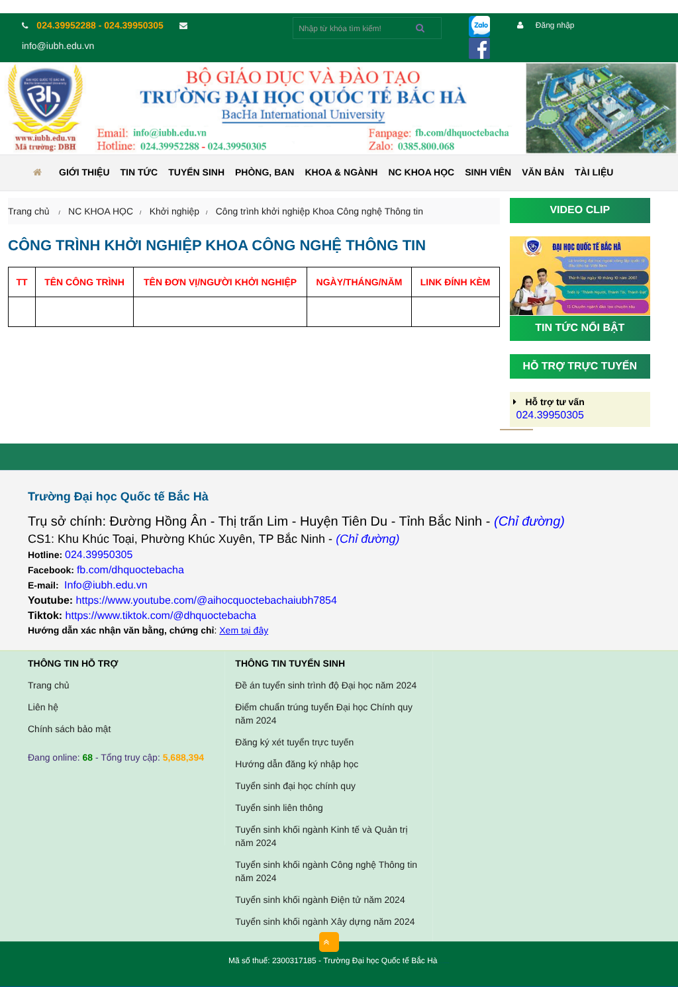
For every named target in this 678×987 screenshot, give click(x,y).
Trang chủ (49, 685)
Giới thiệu (84, 172)
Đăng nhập (553, 25)
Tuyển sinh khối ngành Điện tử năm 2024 (320, 899)
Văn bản (543, 172)
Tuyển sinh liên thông (279, 807)
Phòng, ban (264, 172)
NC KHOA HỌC (421, 172)
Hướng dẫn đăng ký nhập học (296, 764)
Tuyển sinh (196, 172)
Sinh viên (488, 172)
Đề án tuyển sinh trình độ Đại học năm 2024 (325, 685)
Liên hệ (43, 707)
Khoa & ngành (341, 172)
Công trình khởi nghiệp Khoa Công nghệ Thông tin (319, 211)
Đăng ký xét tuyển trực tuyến (294, 742)
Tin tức (139, 172)
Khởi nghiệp (174, 211)
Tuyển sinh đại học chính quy (295, 785)
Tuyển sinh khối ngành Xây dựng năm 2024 (324, 921)
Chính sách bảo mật (69, 729)
